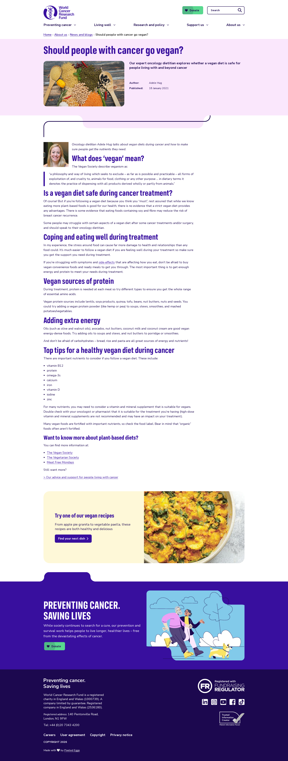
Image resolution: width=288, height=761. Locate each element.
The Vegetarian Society (63, 457)
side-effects (107, 262)
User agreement (72, 735)
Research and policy (149, 25)
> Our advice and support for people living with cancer (81, 477)
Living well (102, 25)
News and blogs (81, 35)
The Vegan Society (59, 453)
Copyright (97, 735)
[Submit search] (239, 10)
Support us (195, 25)
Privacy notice (121, 735)
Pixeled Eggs (72, 750)
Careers (50, 735)
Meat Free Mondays (60, 462)
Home (48, 35)
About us (233, 25)
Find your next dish (71, 539)
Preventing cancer (58, 25)
